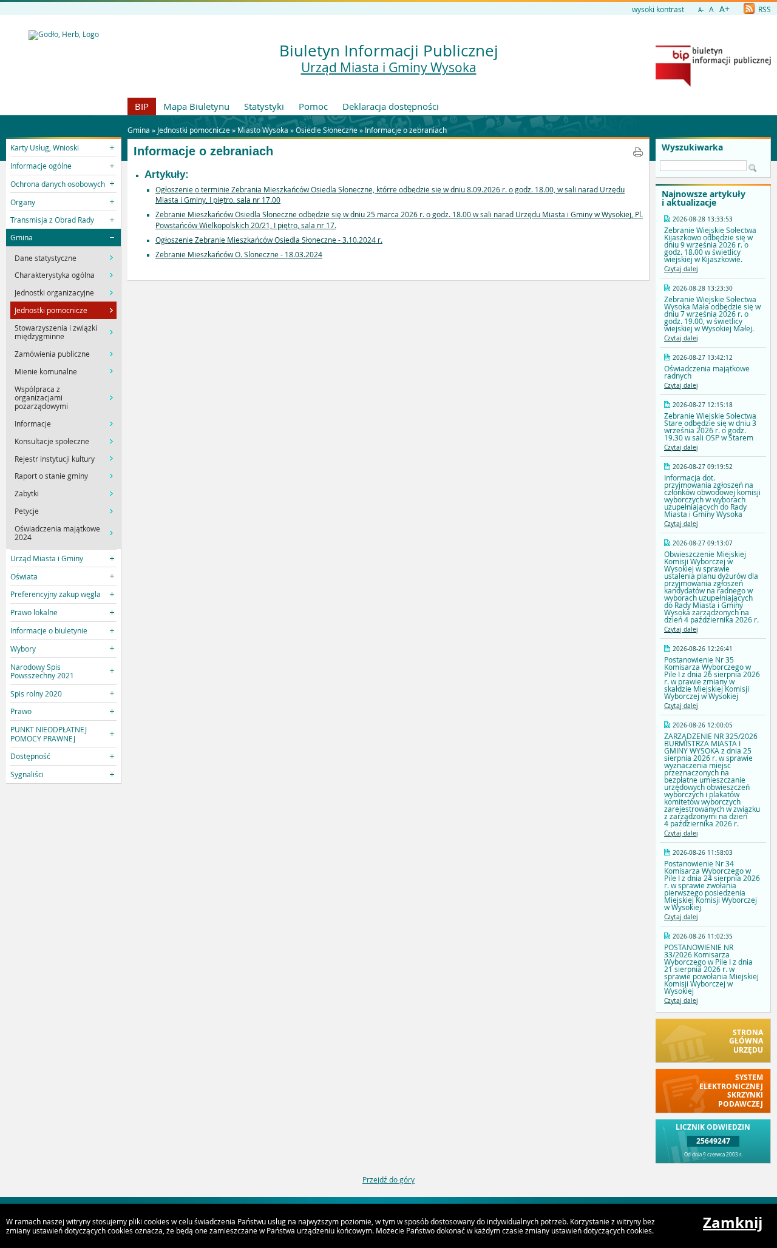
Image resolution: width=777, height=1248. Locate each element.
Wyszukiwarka (692, 147)
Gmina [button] (21, 237)
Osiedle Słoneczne (327, 130)
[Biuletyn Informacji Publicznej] (713, 84)
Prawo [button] (21, 711)
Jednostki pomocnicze (193, 130)
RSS (763, 9)
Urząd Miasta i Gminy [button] (46, 558)
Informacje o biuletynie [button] (48, 630)
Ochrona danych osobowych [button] (57, 184)
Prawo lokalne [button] (34, 612)
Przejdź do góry (388, 1179)
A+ (724, 9)
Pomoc (313, 106)
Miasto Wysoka (262, 130)
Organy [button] (22, 202)
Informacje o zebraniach (406, 130)
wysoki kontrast (658, 9)
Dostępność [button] (30, 756)
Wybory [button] (23, 648)
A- (701, 10)
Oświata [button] (24, 576)
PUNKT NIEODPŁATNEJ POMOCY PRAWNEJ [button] (48, 733)
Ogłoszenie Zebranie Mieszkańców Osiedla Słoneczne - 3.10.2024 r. (268, 240)
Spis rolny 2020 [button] (36, 693)
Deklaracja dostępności (390, 106)
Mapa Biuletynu (196, 106)
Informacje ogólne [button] (41, 165)
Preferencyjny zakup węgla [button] (55, 594)
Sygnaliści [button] (27, 774)
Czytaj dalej (681, 269)
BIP (142, 106)
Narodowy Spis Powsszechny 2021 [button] (42, 671)
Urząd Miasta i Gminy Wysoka (389, 67)
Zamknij (732, 1222)
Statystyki (264, 106)
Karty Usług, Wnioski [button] (44, 147)
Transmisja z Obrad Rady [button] (52, 219)
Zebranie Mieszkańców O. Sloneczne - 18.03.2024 (238, 254)
